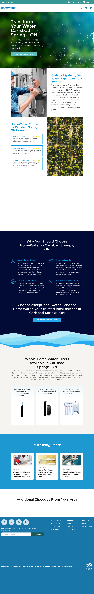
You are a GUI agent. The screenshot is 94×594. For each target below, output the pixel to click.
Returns (63, 566)
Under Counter (56, 520)
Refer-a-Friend (86, 526)
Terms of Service (27, 566)
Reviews (70, 526)
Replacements (55, 526)
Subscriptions (55, 566)
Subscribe (37, 534)
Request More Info (24, 54)
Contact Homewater (47, 320)
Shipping (47, 566)
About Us (70, 520)
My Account (85, 523)
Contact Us (85, 520)
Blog (69, 523)
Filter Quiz (71, 529)
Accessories (54, 529)
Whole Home (55, 523)
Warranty (70, 566)
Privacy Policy (38, 566)
